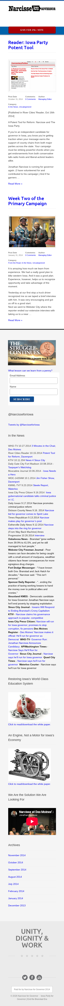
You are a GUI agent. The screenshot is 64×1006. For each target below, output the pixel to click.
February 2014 (16, 891)
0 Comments (30, 99)
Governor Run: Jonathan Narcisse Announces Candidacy (27, 643)
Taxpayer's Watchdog (19, 467)
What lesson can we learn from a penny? (30, 370)
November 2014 (17, 855)
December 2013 (17, 905)
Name (13, 386)
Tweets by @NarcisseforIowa (24, 424)
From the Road (14, 263)
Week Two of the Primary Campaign (27, 201)
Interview (39, 535)
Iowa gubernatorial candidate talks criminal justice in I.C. (32, 496)
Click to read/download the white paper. (29, 724)
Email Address (17, 375)
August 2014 (15, 876)
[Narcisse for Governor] (32, 8)
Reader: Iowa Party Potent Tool (28, 45)
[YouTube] (39, 977)
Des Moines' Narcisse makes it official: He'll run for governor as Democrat (30, 636)
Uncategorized (25, 107)
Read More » (15, 183)
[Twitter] (25, 977)
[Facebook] (32, 977)
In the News (13, 107)
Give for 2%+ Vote (32, 30)
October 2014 (15, 862)
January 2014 (15, 898)
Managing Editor (45, 99)
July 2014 (13, 884)
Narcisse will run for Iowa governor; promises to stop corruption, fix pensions (31, 625)
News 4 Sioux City (35, 460)
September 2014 (17, 869)
